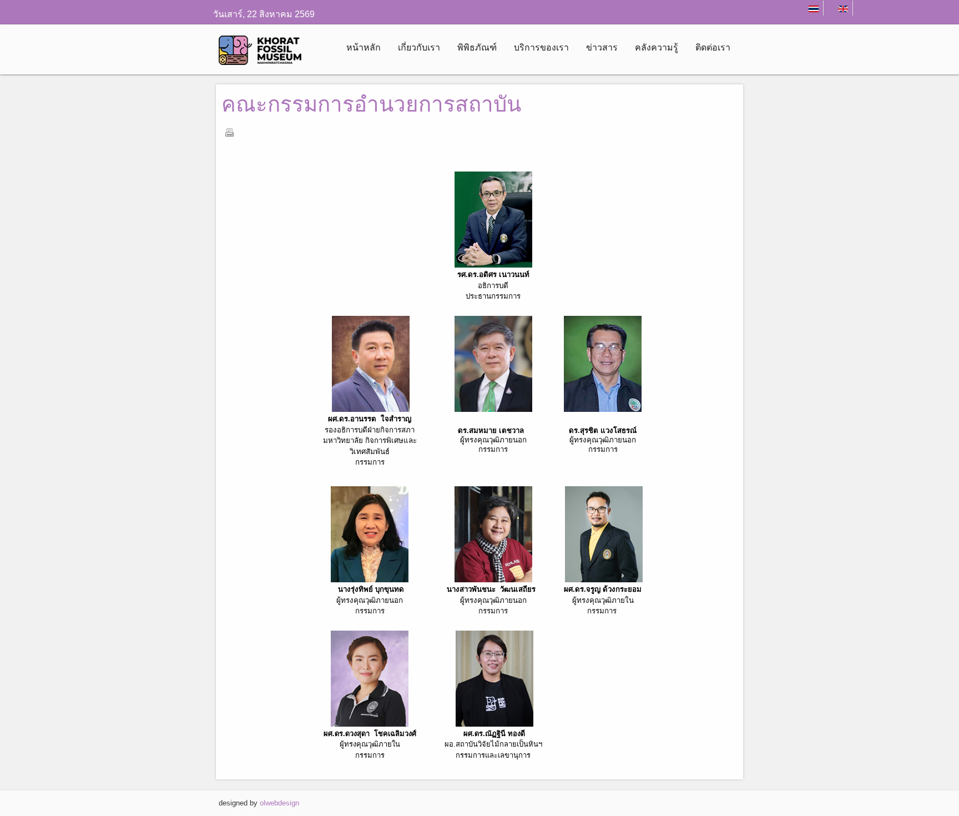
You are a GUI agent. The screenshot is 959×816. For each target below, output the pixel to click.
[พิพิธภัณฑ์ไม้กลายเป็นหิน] (264, 53)
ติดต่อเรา (712, 47)
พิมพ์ (229, 132)
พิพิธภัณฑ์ (477, 47)
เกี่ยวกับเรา (419, 47)
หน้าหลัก (363, 47)
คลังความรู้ (656, 47)
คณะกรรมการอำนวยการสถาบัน (371, 104)
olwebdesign (279, 803)
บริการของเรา (541, 47)
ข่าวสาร (602, 47)
